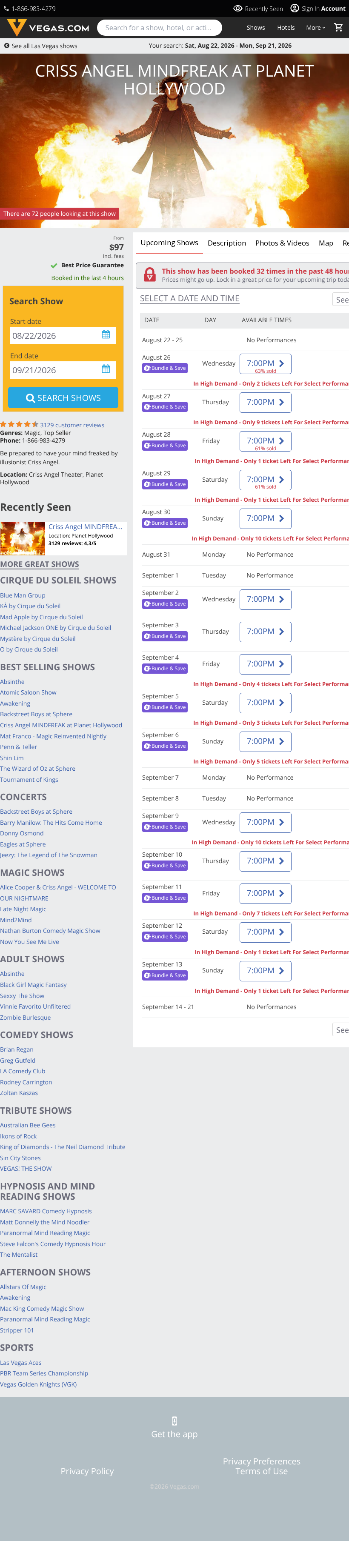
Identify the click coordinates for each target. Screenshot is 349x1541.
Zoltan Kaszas (19, 1093)
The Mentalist (18, 1255)
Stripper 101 (17, 1331)
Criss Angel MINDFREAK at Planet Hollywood (61, 725)
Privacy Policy (87, 1471)
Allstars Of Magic (23, 1287)
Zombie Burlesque (25, 1018)
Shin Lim (12, 758)
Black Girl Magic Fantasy (33, 985)
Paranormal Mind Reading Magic (45, 1233)
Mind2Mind (16, 920)
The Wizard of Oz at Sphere (37, 769)
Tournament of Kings (29, 780)
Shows (256, 27)
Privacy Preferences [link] (262, 1461)
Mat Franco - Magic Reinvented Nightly (53, 736)
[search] (159, 28)
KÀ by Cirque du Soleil (30, 606)
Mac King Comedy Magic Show (42, 1309)
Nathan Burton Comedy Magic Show (50, 931)
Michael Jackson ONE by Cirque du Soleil (55, 628)
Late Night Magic (23, 909)
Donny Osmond (22, 833)
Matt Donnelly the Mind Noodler (44, 1222)
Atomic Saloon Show (28, 693)
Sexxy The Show (22, 996)
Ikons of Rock (18, 1136)
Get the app (174, 1434)
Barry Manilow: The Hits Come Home (51, 823)
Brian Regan (17, 1050)
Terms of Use (262, 1471)
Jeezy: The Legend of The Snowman (48, 855)
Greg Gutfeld (17, 1061)
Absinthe (12, 682)
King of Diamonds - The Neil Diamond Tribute (63, 1147)
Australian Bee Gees (28, 1125)
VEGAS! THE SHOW (25, 1169)
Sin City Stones (20, 1158)
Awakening (15, 704)
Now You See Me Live (29, 942)
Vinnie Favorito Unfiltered (35, 1007)
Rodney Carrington (26, 1082)
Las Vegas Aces (20, 1363)
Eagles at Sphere (23, 845)
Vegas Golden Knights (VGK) (38, 1385)
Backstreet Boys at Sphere (36, 714)
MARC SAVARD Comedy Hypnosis (46, 1211)
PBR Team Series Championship (44, 1373)
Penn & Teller (18, 747)
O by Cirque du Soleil (29, 650)
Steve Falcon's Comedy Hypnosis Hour (53, 1244)
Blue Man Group (23, 596)
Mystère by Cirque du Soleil (38, 639)
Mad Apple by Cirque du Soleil (41, 617)
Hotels (286, 27)
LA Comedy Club (23, 1071)
